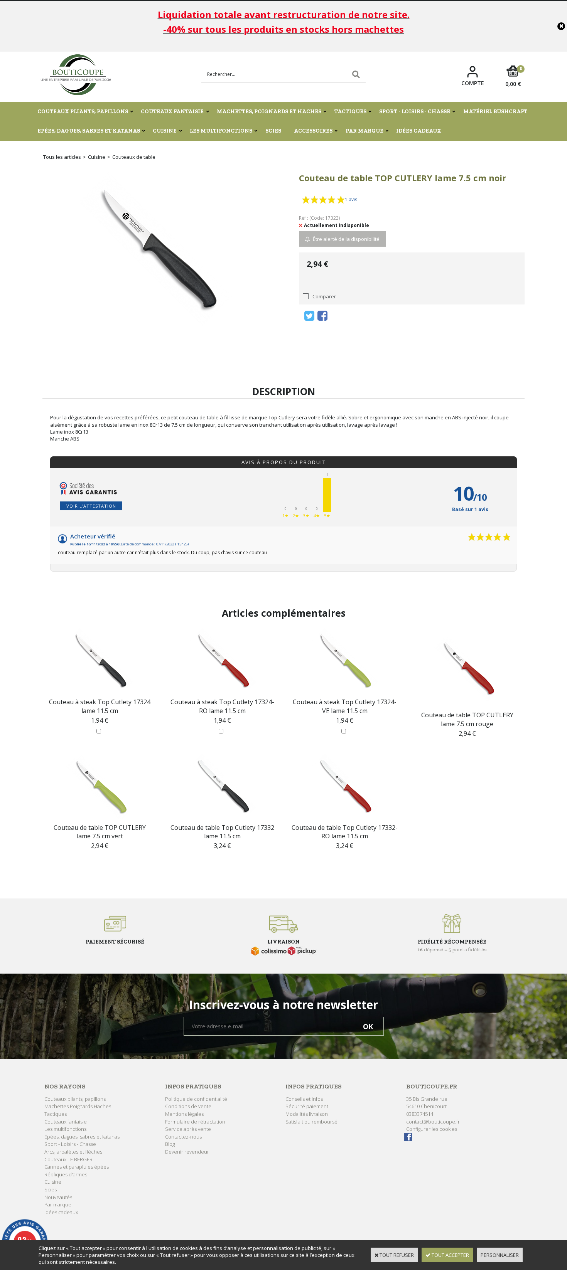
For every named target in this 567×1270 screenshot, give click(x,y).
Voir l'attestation (91, 506)
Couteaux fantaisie (172, 111)
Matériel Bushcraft (495, 111)
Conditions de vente (188, 1106)
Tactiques (350, 111)
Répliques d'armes (65, 1174)
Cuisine (165, 131)
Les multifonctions (221, 131)
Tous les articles (62, 156)
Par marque (364, 131)
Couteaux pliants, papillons (82, 111)
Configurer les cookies (431, 1128)
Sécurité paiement (306, 1106)
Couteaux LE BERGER (68, 1159)
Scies (273, 131)
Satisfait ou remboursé (311, 1121)
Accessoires (313, 131)
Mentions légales (184, 1113)
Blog (170, 1143)
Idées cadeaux (418, 131)
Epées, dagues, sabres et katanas (88, 131)
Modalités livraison (306, 1113)
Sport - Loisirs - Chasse (414, 111)
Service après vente (188, 1128)
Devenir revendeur (187, 1151)
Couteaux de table (133, 156)
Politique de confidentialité (196, 1098)
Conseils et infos (304, 1098)
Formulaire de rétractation (195, 1121)
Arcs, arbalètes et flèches (73, 1151)
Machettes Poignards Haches (77, 1106)
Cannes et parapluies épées (76, 1166)
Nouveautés (58, 1197)
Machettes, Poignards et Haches (269, 111)
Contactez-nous (183, 1136)
